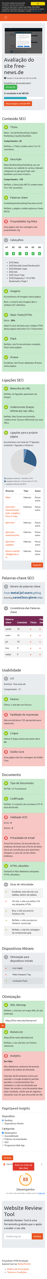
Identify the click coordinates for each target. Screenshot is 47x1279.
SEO (6, 1142)
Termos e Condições (17, 1272)
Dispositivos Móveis (14, 1123)
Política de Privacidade (18, 1269)
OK (38, 4)
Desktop (8, 1120)
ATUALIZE (10, 87)
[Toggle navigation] (5, 17)
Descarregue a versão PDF (18, 103)
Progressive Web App (15, 1145)
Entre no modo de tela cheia (23, 1166)
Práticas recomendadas (16, 1139)
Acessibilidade (11, 1136)
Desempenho (11, 1133)
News (8, 497)
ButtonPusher (24, 1264)
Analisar (7, 1158)
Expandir (37, 565)
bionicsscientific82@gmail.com (12, 554)
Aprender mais (36, 11)
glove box (10, 522)
